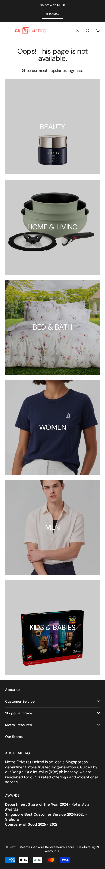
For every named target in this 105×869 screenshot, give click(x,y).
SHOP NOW (52, 14)
